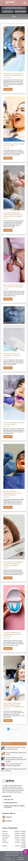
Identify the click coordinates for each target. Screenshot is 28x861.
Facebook (9, 817)
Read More (8, 89)
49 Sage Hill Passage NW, (14, 806)
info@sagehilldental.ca (10, 802)
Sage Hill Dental (14, 852)
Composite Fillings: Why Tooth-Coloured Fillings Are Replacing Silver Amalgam (15, 759)
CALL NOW (7, 857)
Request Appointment (20, 11)
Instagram (9, 821)
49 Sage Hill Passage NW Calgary (14, 8)
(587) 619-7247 (7, 11)
